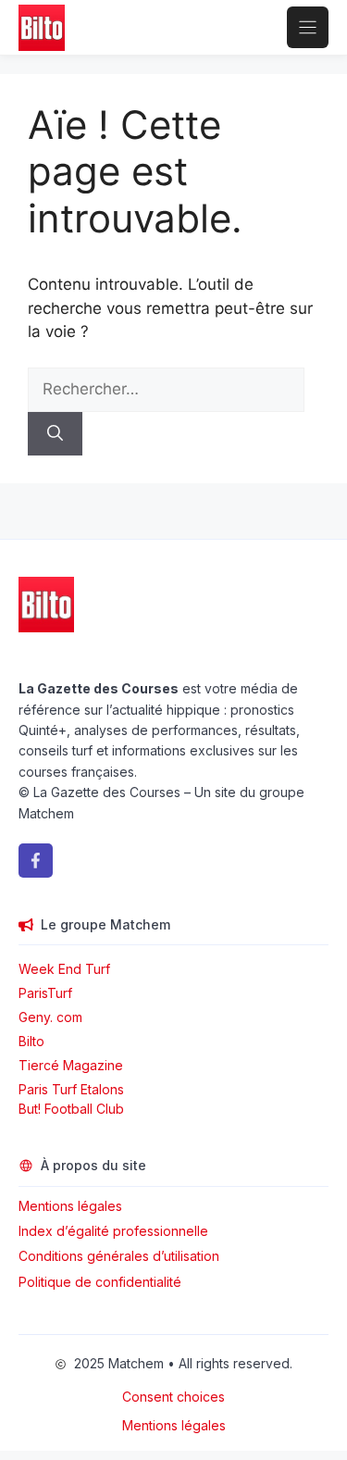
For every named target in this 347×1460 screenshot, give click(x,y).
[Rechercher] (55, 434)
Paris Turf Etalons (71, 1089)
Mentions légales (70, 1206)
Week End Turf (64, 969)
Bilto (31, 1041)
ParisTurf (45, 993)
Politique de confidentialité (100, 1282)
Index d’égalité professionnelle (115, 1231)
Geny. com (50, 1017)
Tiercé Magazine (71, 1065)
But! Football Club (71, 1109)
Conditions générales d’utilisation (119, 1256)
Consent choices (173, 1396)
